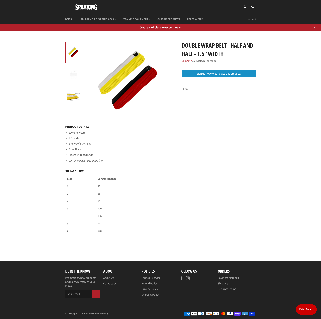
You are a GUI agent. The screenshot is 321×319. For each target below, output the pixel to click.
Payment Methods (228, 278)
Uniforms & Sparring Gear (98, 19)
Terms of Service (150, 278)
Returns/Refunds (227, 289)
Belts (69, 19)
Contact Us (109, 284)
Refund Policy (149, 284)
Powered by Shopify (98, 313)
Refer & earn (306, 309)
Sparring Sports (80, 313)
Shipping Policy (150, 295)
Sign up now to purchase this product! (219, 74)
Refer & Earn (195, 19)
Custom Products (168, 19)
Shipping (187, 61)
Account (252, 19)
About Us (108, 278)
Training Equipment (136, 19)
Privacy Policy (149, 289)
